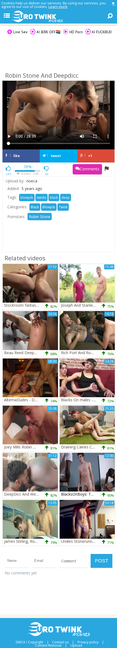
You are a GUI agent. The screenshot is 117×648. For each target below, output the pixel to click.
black (54, 197)
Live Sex (19, 31)
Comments (89, 168)
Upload (76, 645)
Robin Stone (39, 216)
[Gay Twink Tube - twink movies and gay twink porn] (58, 16)
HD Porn (75, 31)
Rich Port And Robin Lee (82, 352)
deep (65, 197)
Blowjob (48, 207)
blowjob (26, 197)
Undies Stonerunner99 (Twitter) (88, 541)
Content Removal (48, 645)
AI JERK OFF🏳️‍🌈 (47, 31)
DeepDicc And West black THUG (32, 494)
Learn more (57, 6)
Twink (63, 207)
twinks (41, 197)
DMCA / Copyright (29, 642)
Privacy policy (88, 642)
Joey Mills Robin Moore (24, 447)
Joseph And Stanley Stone (83, 305)
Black (35, 207)
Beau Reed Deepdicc (22, 352)
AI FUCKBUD (101, 31)
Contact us (60, 642)
